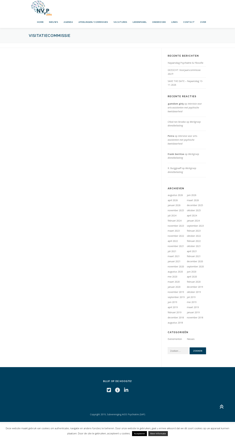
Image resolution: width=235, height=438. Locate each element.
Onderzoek (159, 22)
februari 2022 (194, 240)
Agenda (68, 22)
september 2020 (195, 266)
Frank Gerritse (176, 154)
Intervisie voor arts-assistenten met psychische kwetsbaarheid (185, 107)
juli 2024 (172, 215)
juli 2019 (191, 297)
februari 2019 (174, 312)
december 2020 (195, 261)
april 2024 (192, 215)
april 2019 (173, 307)
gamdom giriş (176, 103)
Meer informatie (158, 433)
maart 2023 (174, 230)
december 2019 (195, 286)
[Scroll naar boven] (221, 406)
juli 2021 (172, 251)
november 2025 (176, 210)
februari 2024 (174, 220)
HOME (40, 22)
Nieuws (53, 22)
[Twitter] (109, 390)
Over (203, 22)
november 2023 (176, 225)
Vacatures (120, 22)
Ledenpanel (140, 22)
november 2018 (195, 317)
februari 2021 (194, 256)
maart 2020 (174, 281)
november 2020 (176, 266)
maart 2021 (174, 256)
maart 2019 (193, 307)
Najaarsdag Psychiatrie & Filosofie (185, 62)
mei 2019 (191, 302)
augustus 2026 (175, 195)
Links (174, 22)
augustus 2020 (175, 271)
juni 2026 (191, 195)
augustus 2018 (175, 322)
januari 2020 (174, 286)
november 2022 (176, 235)
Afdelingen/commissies (93, 22)
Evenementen (175, 338)
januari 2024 (193, 220)
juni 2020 (191, 271)
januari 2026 (174, 205)
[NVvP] (117, 390)
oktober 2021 (194, 246)
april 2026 (173, 200)
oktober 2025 (194, 210)
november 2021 (176, 246)
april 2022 (173, 240)
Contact (189, 22)
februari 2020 (194, 281)
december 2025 (195, 205)
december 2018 (176, 317)
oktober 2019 (194, 291)
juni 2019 (172, 302)
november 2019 (176, 291)
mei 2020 (172, 276)
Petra (171, 135)
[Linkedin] (126, 390)
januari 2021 (174, 261)
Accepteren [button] (139, 433)
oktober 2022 (194, 235)
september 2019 (176, 297)
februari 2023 (194, 230)
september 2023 (195, 225)
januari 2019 (193, 312)
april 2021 (192, 251)
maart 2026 (193, 200)
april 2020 (192, 276)
